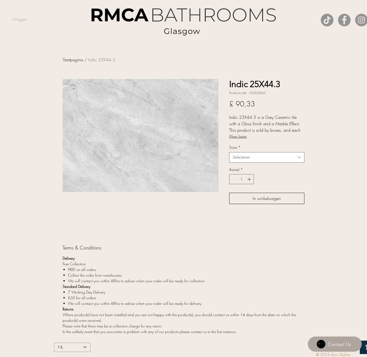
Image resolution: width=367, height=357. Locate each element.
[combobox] (266, 157)
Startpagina (73, 60)
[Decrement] (233, 179)
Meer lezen (238, 136)
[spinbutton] (241, 179)
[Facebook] (344, 20)
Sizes (235, 147)
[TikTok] (327, 20)
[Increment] (249, 179)
